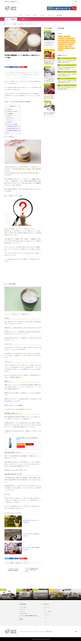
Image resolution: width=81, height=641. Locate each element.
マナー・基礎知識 (10, 19)
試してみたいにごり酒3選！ (11, 124)
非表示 (13, 106)
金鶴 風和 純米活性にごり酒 (13, 130)
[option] (8, 594)
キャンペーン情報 (61, 40)
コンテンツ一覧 (23, 607)
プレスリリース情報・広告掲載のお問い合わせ (28, 616)
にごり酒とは (8, 109)
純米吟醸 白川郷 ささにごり (13, 126)
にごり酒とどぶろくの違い (11, 111)
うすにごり (10, 119)
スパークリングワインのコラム (70, 40)
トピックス (27, 15)
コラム (20, 15)
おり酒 (9, 115)
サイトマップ (50, 15)
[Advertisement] (22, 273)
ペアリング (42, 15)
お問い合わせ (59, 15)
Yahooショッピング (20, 446)
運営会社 (21, 619)
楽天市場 (29, 444)
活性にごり (10, 122)
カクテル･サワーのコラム (70, 38)
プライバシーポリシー (24, 613)
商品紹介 (46, 613)
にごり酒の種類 (9, 113)
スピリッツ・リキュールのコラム (63, 42)
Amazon (20, 444)
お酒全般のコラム (67, 36)
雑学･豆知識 (46, 615)
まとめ (7, 132)
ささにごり (10, 117)
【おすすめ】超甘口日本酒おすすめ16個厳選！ (20, 101)
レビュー (35, 15)
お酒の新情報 (61, 36)
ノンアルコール (72, 42)
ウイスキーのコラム (61, 38)
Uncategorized (46, 607)
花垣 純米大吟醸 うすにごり (13, 128)
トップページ (22, 611)
